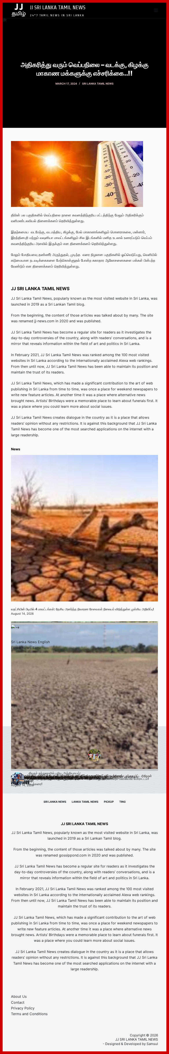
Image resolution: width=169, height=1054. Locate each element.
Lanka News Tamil (26, 648)
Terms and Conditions (29, 1014)
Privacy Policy (23, 1008)
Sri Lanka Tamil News (98, 83)
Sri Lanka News (55, 801)
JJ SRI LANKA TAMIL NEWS (57, 7)
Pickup (109, 801)
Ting (122, 801)
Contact (17, 1002)
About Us (19, 996)
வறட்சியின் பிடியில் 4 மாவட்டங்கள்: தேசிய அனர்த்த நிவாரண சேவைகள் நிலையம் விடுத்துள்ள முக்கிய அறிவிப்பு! (82, 609)
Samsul (152, 1044)
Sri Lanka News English (30, 642)
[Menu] (156, 10)
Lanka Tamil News (85, 801)
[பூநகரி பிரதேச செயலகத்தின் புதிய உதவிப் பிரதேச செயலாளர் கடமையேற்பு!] (84, 697)
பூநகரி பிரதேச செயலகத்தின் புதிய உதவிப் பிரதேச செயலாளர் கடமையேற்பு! (58, 778)
